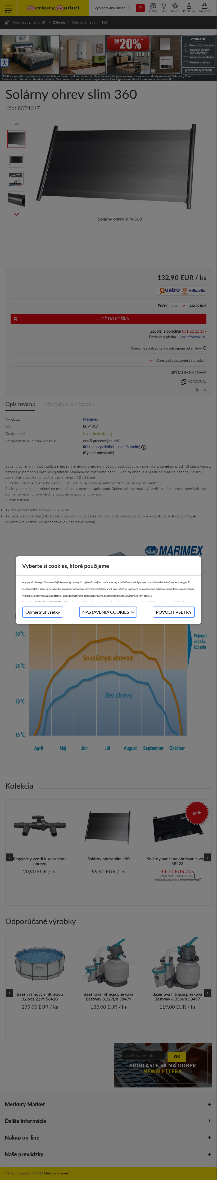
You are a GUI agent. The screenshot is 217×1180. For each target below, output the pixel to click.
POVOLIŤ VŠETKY (174, 612)
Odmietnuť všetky (42, 612)
